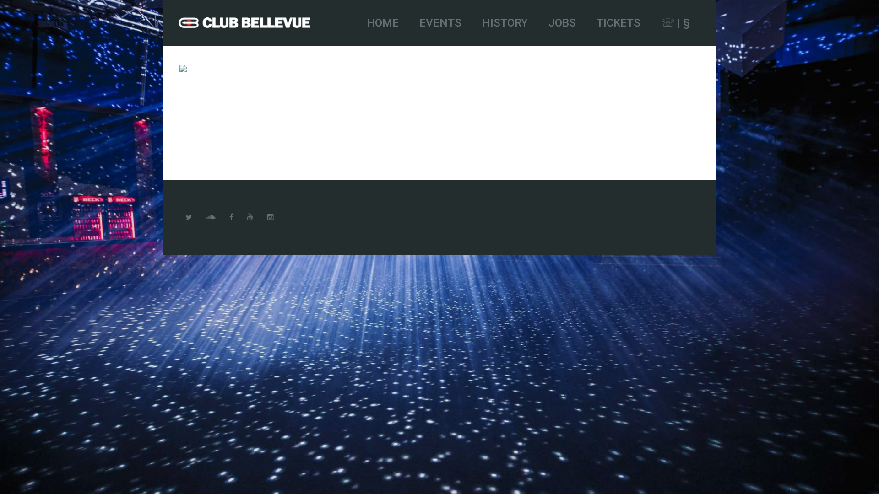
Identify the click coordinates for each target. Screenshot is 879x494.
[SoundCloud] (210, 217)
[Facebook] (231, 217)
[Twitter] (189, 217)
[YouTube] (250, 217)
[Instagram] (270, 217)
